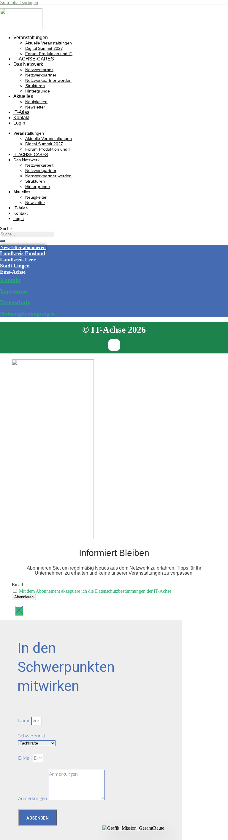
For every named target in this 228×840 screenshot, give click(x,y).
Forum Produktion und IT (48, 53)
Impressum (13, 291)
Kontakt (21, 117)
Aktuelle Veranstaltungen (48, 43)
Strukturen (35, 85)
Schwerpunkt (31, 736)
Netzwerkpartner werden (48, 80)
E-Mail (25, 758)
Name (24, 720)
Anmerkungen (33, 798)
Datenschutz (15, 302)
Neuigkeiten (36, 101)
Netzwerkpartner (40, 75)
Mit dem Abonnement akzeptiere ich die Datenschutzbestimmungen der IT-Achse (95, 591)
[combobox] (27, 234)
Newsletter (35, 107)
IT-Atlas (21, 112)
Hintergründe (37, 91)
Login (19, 122)
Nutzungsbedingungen (27, 313)
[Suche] (2, 241)
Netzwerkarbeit (39, 69)
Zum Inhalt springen (19, 2)
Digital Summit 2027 (44, 48)
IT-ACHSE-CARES (33, 58)
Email (17, 584)
